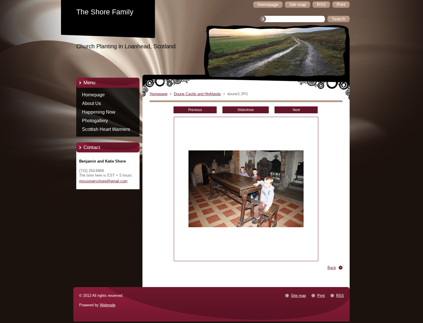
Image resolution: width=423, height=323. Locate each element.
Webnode (107, 305)
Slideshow (245, 110)
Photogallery (95, 120)
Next (296, 110)
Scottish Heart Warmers (106, 129)
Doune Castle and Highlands (197, 94)
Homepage (93, 94)
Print (321, 295)
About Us (91, 103)
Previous (195, 110)
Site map (298, 295)
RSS (340, 295)
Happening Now (98, 112)
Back (331, 267)
